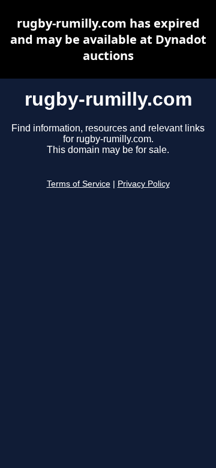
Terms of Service (78, 183)
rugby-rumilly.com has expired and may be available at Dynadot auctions (108, 39)
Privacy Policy (144, 183)
